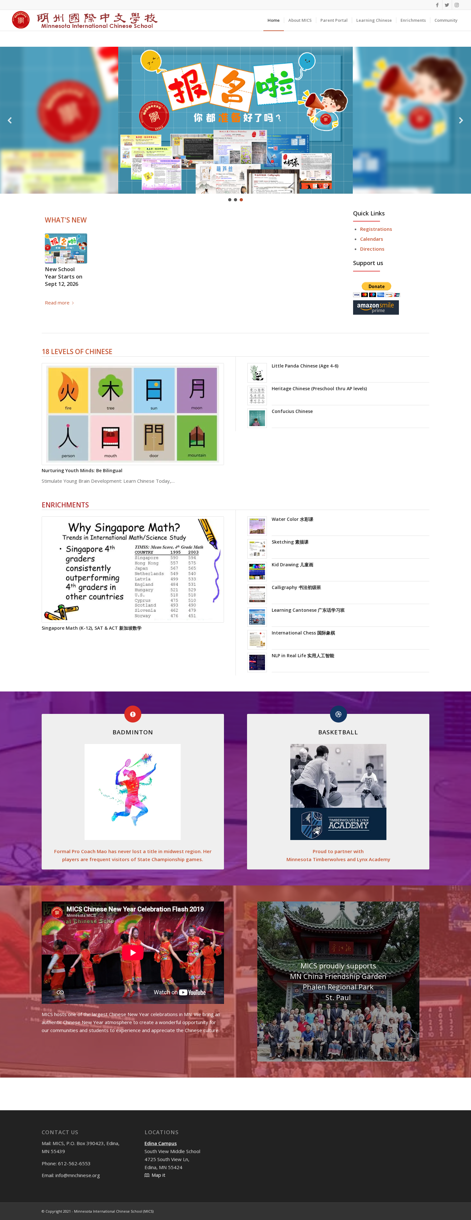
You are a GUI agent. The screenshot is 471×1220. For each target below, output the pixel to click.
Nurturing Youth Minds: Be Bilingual (82, 470)
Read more (57, 302)
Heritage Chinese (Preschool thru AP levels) (319, 388)
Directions (372, 249)
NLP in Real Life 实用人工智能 (303, 655)
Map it (158, 1175)
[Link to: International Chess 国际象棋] (257, 640)
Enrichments (65, 504)
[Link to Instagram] (457, 5)
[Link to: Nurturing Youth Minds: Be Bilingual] (132, 414)
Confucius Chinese (292, 411)
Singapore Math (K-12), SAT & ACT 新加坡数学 (92, 628)
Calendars (371, 239)
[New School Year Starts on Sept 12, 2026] (66, 248)
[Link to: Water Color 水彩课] (257, 526)
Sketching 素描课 (290, 542)
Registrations (376, 229)
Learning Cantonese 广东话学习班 (308, 610)
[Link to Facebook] (437, 5)
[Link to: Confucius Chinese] (257, 418)
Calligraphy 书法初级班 (296, 587)
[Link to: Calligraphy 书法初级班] (257, 594)
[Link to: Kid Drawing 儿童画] (257, 571)
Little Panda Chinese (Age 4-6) (305, 366)
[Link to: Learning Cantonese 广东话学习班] (257, 617)
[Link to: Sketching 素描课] (257, 549)
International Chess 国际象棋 (303, 633)
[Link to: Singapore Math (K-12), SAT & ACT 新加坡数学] (132, 569)
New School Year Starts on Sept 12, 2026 (63, 276)
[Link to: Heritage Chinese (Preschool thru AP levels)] (257, 395)
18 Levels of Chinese (77, 351)
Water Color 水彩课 (292, 519)
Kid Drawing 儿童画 (292, 565)
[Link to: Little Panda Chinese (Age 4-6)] (257, 373)
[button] (10, 120)
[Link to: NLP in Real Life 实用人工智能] (257, 662)
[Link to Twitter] (447, 5)
